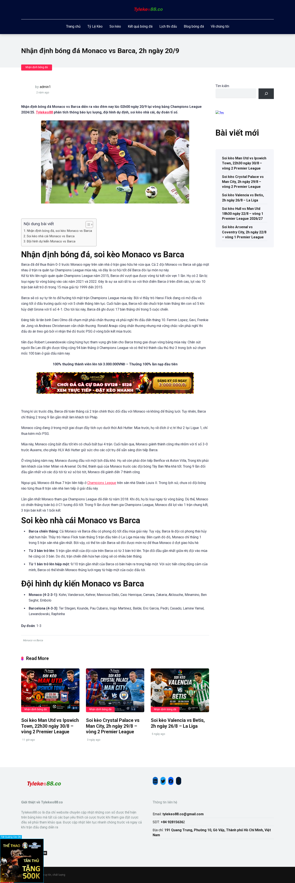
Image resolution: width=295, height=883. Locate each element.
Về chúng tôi (220, 26)
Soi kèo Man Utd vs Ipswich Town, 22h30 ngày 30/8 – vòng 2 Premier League (50, 726)
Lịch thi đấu (168, 26)
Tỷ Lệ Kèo (95, 26)
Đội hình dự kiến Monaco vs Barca (51, 241)
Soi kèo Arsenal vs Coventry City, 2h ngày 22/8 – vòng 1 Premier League (244, 232)
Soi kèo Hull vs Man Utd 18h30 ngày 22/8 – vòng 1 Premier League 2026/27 (242, 214)
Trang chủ (73, 26)
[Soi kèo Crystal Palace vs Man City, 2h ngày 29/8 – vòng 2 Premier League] (115, 690)
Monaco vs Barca (33, 640)
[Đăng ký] (21, 881)
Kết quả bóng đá (140, 26)
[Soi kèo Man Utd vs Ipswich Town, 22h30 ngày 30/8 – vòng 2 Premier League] (50, 690)
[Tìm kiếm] (266, 93)
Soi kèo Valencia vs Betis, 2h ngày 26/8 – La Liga (178, 723)
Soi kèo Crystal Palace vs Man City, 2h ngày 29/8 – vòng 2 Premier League (113, 726)
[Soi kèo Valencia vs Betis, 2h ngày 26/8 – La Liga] (180, 690)
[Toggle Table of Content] (87, 224)
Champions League (101, 483)
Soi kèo (115, 26)
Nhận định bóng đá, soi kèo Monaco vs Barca (59, 231)
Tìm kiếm (222, 86)
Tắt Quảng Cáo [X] (11, 837)
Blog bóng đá (194, 26)
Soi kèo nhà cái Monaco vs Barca (51, 236)
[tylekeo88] (147, 9)
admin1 (45, 87)
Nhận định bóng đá (36, 67)
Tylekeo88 (44, 112)
